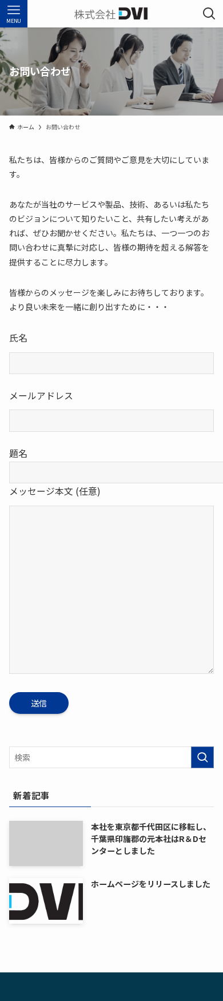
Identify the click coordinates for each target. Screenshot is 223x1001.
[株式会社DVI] (111, 13)
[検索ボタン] (209, 13)
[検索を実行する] (202, 757)
